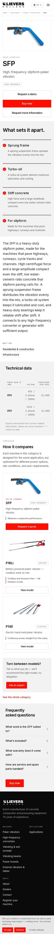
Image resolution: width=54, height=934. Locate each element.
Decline (20, 930)
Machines (15, 13)
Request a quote (27, 526)
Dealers (7, 889)
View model (27, 590)
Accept (7, 930)
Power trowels (11, 861)
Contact (7, 894)
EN (38, 5)
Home (5, 13)
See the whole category (17, 697)
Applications (36, 832)
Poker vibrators (31, 13)
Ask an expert (16, 685)
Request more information (27, 112)
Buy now (27, 103)
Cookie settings (36, 930)
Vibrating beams (12, 856)
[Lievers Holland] (13, 4)
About (6, 883)
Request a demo (27, 94)
